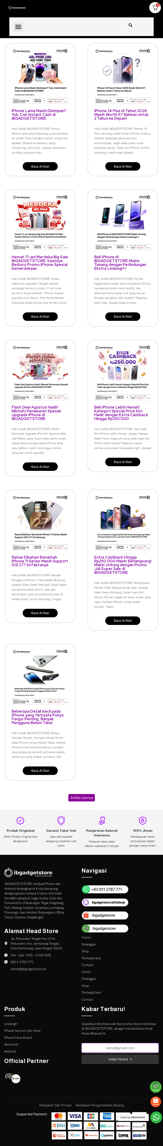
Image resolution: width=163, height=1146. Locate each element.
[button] (18, 27)
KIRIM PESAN (118, 1059)
